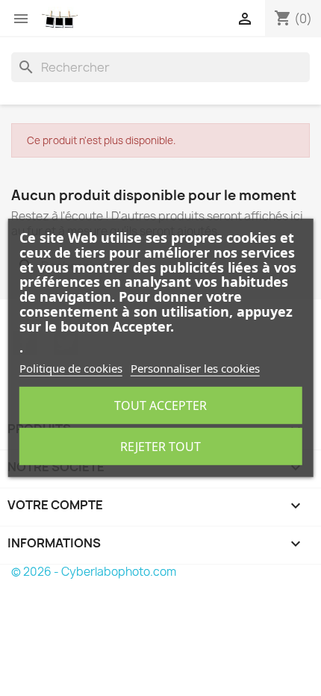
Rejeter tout (160, 446)
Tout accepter (160, 405)
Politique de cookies (70, 368)
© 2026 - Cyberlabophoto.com (93, 572)
